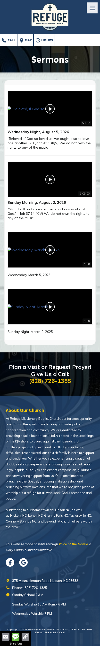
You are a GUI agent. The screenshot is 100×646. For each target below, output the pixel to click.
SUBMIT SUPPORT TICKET (50, 632)
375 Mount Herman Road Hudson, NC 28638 (45, 581)
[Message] (15, 636)
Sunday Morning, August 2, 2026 (37, 202)
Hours (47, 40)
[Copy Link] (25, 636)
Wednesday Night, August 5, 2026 (38, 132)
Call (11, 40)
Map (28, 40)
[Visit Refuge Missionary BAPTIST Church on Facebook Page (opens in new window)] (10, 562)
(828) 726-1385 (35, 588)
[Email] (5, 636)
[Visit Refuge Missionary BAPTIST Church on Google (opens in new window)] (23, 562)
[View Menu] (92, 7)
